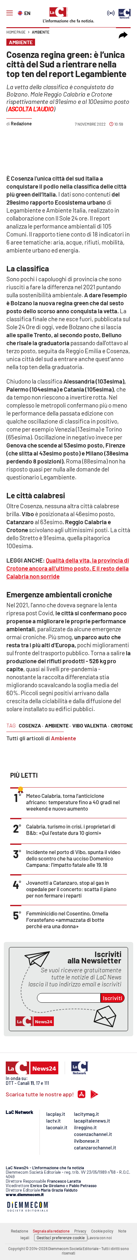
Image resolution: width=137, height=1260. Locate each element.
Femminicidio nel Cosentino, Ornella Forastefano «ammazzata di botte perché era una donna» (67, 919)
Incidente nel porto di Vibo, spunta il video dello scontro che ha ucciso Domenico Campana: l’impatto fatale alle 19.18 (73, 858)
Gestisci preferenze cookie (61, 1237)
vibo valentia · (90, 725)
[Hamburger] (9, 13)
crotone (122, 725)
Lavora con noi (99, 1237)
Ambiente (40, 32)
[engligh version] (21, 12)
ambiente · (58, 725)
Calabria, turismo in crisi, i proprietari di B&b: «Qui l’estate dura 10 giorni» (70, 829)
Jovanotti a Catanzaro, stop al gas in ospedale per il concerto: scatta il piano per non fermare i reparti (71, 888)
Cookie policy (102, 1231)
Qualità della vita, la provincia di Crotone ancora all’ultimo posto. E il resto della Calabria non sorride (67, 568)
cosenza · (31, 725)
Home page (15, 32)
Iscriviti (112, 997)
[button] (123, 35)
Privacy (80, 1231)
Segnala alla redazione (51, 1231)
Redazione (19, 1231)
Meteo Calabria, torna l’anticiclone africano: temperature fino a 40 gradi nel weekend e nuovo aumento (73, 802)
